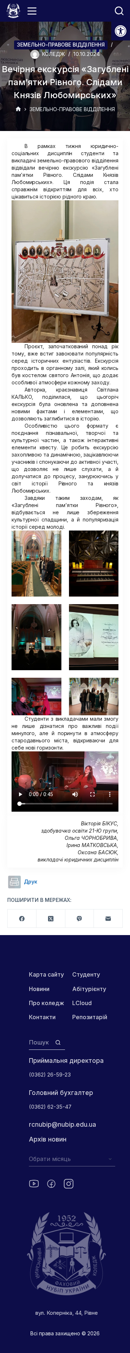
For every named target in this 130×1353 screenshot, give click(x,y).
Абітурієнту (89, 988)
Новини (39, 988)
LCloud (82, 1003)
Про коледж (46, 1003)
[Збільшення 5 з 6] (52, 687)
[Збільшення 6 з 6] (109, 687)
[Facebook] (22, 918)
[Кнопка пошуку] (58, 1042)
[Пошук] (119, 10)
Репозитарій (89, 1017)
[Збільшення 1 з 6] (52, 540)
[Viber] (79, 918)
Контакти (42, 1017)
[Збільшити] (109, 209)
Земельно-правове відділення (61, 45)
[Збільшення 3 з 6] (52, 613)
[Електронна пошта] (108, 918)
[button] (120, 31)
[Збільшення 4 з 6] (109, 613)
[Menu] (31, 11)
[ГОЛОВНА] (18, 109)
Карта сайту (46, 974)
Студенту (86, 974)
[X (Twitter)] (50, 918)
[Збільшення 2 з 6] (109, 540)
